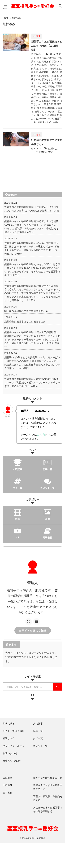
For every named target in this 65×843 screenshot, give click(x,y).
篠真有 (50, 86)
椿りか (45, 97)
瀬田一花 (39, 90)
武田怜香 (49, 90)
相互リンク (9, 738)
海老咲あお (55, 68)
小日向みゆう (44, 82)
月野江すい (53, 93)
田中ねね (41, 93)
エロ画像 (7, 785)
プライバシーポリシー (15, 745)
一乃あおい (53, 64)
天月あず (46, 61)
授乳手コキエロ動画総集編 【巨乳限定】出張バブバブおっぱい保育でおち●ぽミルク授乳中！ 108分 (31, 208)
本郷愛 (50, 107)
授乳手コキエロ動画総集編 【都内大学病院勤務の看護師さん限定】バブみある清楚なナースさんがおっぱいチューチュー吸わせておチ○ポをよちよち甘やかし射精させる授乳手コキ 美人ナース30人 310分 (32, 339)
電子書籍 (7, 792)
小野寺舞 (43, 72)
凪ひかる (35, 100)
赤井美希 (52, 57)
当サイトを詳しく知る (32, 630)
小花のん (54, 72)
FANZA (43, 118)
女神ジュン (51, 111)
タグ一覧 (38, 738)
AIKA (52, 54)
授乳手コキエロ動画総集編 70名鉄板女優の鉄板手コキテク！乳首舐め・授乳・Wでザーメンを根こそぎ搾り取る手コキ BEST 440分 (32, 382)
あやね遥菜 (40, 64)
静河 (44, 86)
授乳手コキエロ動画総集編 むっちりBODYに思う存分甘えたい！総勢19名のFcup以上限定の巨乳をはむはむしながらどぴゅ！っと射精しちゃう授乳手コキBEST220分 (32, 269)
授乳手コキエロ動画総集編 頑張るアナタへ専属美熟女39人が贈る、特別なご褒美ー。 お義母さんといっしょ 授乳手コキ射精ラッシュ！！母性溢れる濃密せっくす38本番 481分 (31, 226)
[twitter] (28, 621)
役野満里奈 (53, 115)
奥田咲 (34, 72)
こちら (41, 434)
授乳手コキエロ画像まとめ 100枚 (46, 120)
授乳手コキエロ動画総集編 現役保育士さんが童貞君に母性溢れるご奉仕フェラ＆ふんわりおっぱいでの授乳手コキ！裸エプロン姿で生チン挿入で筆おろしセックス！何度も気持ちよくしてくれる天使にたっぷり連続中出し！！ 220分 (32, 293)
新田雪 (55, 100)
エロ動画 (7, 777)
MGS (50, 118)
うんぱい (43, 68)
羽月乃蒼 (48, 104)
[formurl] (36, 621)
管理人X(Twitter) (12, 760)
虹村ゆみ (46, 100)
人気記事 (38, 723)
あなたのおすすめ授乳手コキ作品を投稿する (47, 809)
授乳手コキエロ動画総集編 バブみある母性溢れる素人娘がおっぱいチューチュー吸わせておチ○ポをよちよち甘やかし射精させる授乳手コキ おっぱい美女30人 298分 (31, 248)
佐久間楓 (56, 82)
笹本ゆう (35, 86)
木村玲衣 (54, 75)
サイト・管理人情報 (13, 731)
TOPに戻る (9, 723)
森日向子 (41, 115)
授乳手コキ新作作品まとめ (47, 777)
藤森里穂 (41, 107)
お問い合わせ (10, 753)
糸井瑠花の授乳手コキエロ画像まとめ (25, 321)
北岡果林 (43, 75)
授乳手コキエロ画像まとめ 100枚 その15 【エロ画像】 (46, 45)
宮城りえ (39, 111)
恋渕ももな (47, 79)
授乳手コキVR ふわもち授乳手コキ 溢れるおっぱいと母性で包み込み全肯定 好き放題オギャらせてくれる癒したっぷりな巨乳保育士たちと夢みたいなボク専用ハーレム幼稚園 (32, 363)
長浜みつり (55, 97)
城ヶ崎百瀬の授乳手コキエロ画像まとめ (26, 310)
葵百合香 (41, 57)
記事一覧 (38, 731)
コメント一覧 (40, 745)
